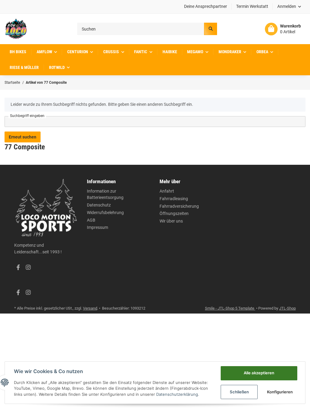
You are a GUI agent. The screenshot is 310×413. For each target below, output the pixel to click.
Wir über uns (171, 221)
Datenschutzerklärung (177, 394)
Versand (90, 308)
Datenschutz (99, 205)
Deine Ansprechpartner (205, 6)
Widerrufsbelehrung (105, 212)
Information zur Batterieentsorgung (105, 194)
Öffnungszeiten (174, 213)
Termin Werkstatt (252, 6)
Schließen (239, 391)
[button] (289, 6)
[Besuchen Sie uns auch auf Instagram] (28, 267)
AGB (91, 220)
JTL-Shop (287, 308)
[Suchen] (210, 29)
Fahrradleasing (174, 198)
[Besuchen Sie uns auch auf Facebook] (18, 267)
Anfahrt (167, 191)
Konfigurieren (280, 391)
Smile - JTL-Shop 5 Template (230, 308)
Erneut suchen (22, 137)
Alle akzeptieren (259, 372)
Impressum (97, 227)
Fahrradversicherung (179, 206)
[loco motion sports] (16, 29)
